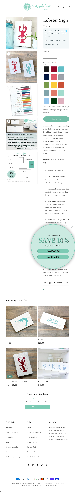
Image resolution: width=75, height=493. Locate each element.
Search (29, 427)
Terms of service (25, 485)
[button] (4, 6)
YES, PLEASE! (53, 251)
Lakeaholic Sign (43, 382)
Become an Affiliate (12, 447)
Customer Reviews (33, 437)
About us (9, 427)
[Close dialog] (72, 227)
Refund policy (32, 442)
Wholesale (9, 437)
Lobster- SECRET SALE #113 (16, 382)
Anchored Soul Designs (23, 483)
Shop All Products (12, 432)
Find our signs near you (14, 457)
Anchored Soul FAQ (34, 432)
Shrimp (8, 340)
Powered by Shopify (36, 483)
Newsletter (9, 452)
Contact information (34, 457)
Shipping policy (37, 485)
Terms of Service (33, 452)
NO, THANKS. (53, 257)
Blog (7, 442)
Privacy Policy (32, 447)
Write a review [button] (37, 407)
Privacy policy (60, 483)
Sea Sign (41, 340)
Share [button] (47, 290)
